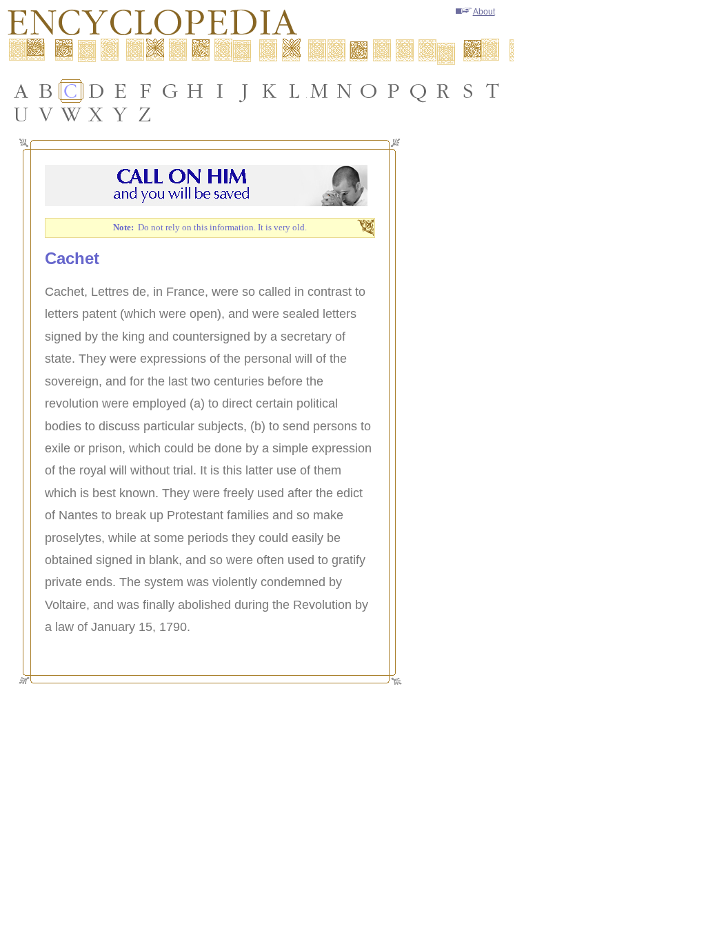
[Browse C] (71, 91)
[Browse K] (269, 91)
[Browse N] (344, 91)
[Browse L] (294, 91)
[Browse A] (21, 91)
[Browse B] (46, 91)
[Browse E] (120, 91)
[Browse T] (493, 91)
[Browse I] (220, 91)
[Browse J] (244, 91)
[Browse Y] (120, 114)
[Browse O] (368, 91)
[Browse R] (443, 91)
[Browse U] (21, 114)
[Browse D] (95, 91)
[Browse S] (468, 91)
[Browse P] (393, 91)
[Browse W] (71, 114)
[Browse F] (145, 91)
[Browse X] (95, 114)
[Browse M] (319, 91)
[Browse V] (46, 114)
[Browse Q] (418, 91)
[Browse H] (195, 91)
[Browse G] (170, 91)
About (484, 12)
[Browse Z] (145, 114)
